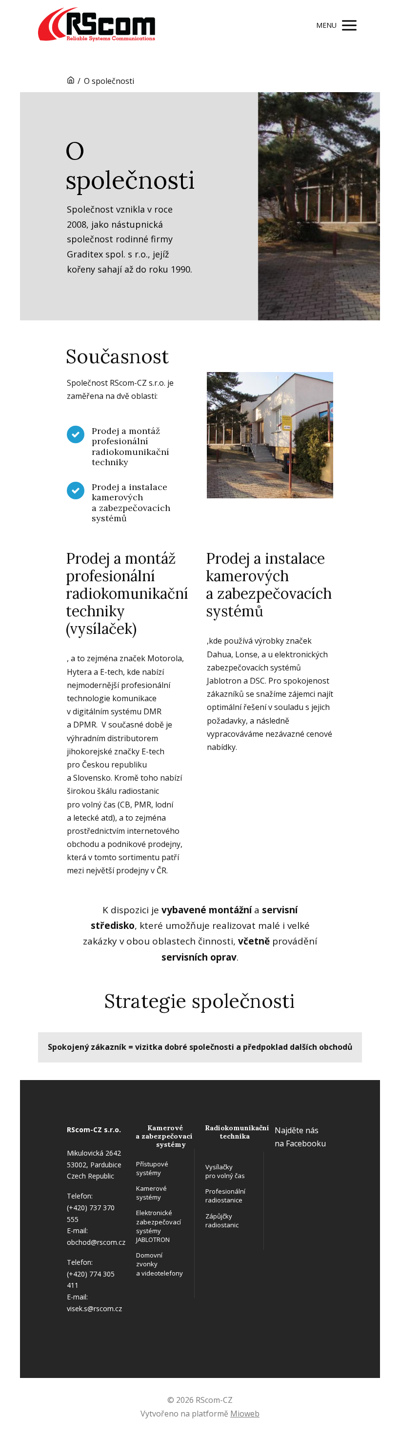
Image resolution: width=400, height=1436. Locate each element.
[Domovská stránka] (71, 81)
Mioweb (245, 1413)
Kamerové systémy (151, 1192)
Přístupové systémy (152, 1168)
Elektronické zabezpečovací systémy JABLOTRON (158, 1226)
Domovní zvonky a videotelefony (159, 1264)
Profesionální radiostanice (225, 1195)
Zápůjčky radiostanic (222, 1220)
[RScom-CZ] (96, 25)
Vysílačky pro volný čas (225, 1171)
